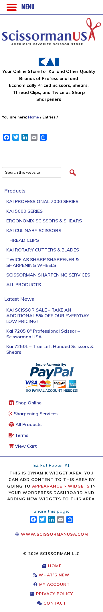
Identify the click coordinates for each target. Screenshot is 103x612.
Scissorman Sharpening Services (48, 275)
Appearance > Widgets (61, 486)
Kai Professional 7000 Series (42, 201)
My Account (54, 584)
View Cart (25, 446)
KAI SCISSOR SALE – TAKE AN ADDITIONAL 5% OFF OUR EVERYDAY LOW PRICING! (47, 315)
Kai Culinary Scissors (33, 230)
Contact (54, 603)
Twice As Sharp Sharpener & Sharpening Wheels (42, 262)
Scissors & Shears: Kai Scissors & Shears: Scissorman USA (45, 28)
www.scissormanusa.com (53, 534)
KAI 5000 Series (24, 211)
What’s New (53, 575)
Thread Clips (22, 240)
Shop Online (27, 403)
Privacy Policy (54, 593)
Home (54, 565)
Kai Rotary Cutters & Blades (42, 250)
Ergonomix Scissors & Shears (44, 221)
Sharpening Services (35, 413)
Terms (21, 435)
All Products (23, 284)
